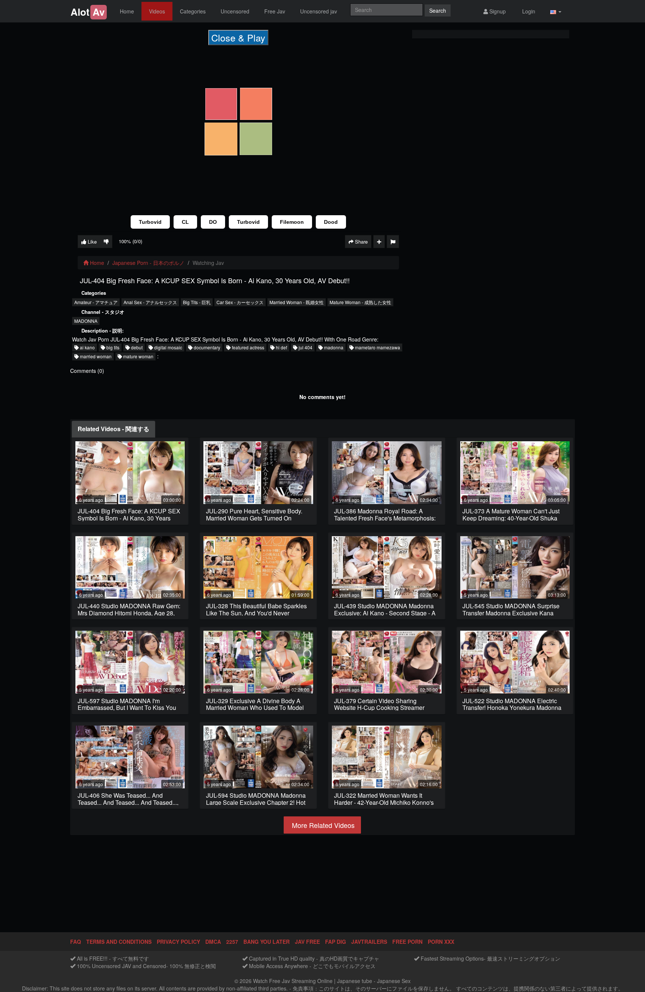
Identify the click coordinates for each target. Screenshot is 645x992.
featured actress (247, 347)
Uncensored (235, 11)
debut (136, 347)
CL (185, 222)
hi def (281, 347)
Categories (193, 11)
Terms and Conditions (119, 941)
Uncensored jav (318, 11)
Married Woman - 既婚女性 (296, 302)
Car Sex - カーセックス (240, 302)
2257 (232, 941)
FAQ (75, 941)
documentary (206, 347)
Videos (157, 11)
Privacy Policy (178, 941)
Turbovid (150, 222)
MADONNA (85, 321)
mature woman (137, 356)
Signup (497, 11)
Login (528, 11)
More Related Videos (322, 825)
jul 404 (304, 347)
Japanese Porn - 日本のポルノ (148, 262)
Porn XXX (441, 941)
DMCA (213, 941)
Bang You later (266, 941)
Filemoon (292, 222)
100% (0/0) (130, 241)
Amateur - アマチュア (96, 302)
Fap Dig (335, 941)
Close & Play (238, 37)
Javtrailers (369, 941)
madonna (333, 347)
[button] (556, 11)
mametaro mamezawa (377, 347)
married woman (95, 356)
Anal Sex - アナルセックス (150, 302)
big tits (112, 347)
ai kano (87, 347)
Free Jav (274, 11)
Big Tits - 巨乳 (197, 302)
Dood (331, 222)
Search (437, 10)
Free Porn (407, 941)
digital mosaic (167, 347)
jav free (307, 941)
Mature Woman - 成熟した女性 (360, 302)
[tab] (113, 429)
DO (213, 222)
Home (127, 11)
